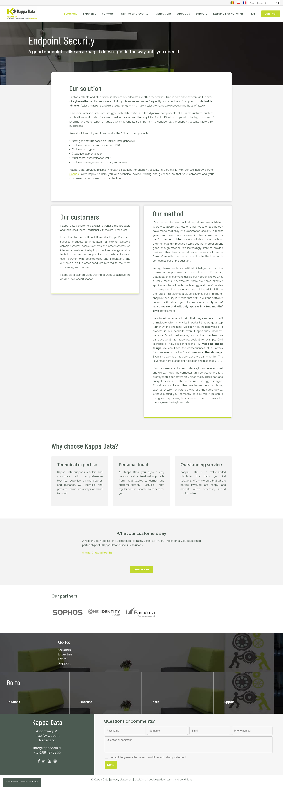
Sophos (74, 174)
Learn (62, 659)
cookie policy (157, 779)
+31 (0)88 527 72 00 (47, 752)
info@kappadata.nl (47, 748)
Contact (271, 14)
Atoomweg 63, (47, 731)
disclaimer (140, 779)
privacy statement (121, 779)
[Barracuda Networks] (140, 612)
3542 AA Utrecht (47, 736)
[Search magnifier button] (278, 3)
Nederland (47, 740)
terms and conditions (179, 779)
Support (64, 663)
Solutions (13, 702)
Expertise (65, 654)
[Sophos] (67, 612)
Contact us (141, 569)
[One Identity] (104, 612)
